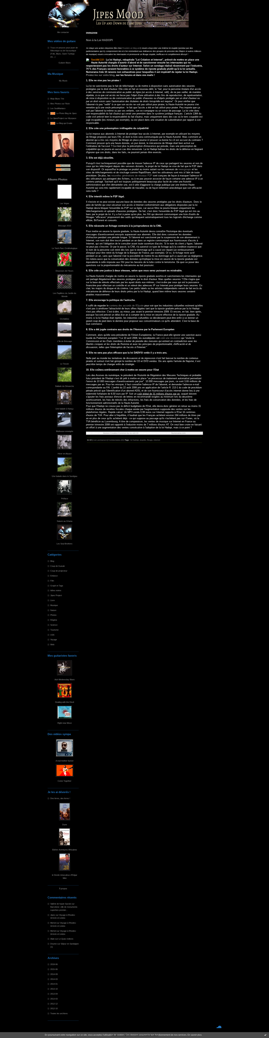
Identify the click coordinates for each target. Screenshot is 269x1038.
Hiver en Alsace (65, 454)
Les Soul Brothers (64, 544)
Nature (53, 610)
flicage (150, 440)
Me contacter (63, 32)
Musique (54, 605)
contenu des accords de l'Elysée (126, 305)
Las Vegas (64, 203)
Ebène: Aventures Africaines (64, 850)
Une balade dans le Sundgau (64, 476)
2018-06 (54, 964)
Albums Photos (57, 179)
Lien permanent (100, 440)
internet (157, 440)
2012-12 (54, 1004)
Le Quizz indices (66, 939)
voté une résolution (170, 338)
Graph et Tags (56, 586)
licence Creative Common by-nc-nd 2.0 (120, 433)
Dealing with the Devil (64, 702)
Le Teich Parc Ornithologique (64, 248)
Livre (52, 600)
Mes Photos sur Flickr (60, 103)
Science (53, 625)
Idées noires (55, 590)
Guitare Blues (65, 63)
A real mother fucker (65, 761)
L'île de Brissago (64, 341)
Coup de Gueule (57, 566)
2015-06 (54, 969)
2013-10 (54, 989)
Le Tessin (64, 364)
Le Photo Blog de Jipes (66, 113)
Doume (53, 944)
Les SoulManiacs (58, 108)
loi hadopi (134, 440)
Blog (52, 561)
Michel (53, 923)
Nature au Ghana (64, 521)
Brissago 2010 (64, 226)
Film (52, 581)
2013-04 (54, 994)
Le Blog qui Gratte (64, 123)
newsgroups (184, 169)
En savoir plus (195, 1035)
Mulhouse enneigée (64, 431)
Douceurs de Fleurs (64, 271)
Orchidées (64, 319)
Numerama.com (178, 433)
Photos (53, 615)
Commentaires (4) (115, 440)
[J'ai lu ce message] (265, 1034)
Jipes (52, 915)
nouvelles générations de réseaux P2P (131, 175)
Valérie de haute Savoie (60, 904)
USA (52, 635)
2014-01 (54, 984)
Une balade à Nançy (64, 409)
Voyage (53, 639)
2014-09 (54, 974)
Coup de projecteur (58, 571)
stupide (143, 440)
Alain (52, 939)
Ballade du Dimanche (64, 386)
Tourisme (54, 630)
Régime (53, 620)
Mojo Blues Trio (57, 99)
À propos (63, 888)
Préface (64, 498)
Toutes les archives (59, 1013)
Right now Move (64, 723)
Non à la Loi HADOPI (99, 40)
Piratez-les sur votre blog (100, 75)
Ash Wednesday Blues (65, 679)
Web (52, 644)
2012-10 (54, 1008)
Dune (64, 824)
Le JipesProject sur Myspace (63, 118)
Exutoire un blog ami (131, 48)
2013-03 (54, 999)
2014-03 (54, 979)
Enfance (54, 576)
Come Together (64, 781)
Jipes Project (56, 595)
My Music (63, 81)
